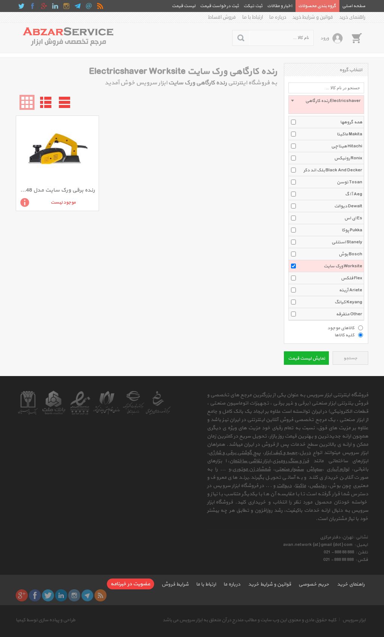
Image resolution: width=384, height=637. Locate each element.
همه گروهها (351, 122)
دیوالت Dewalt (348, 206)
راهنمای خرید (352, 17)
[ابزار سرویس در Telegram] (77, 6)
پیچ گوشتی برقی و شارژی (235, 453)
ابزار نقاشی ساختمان (250, 461)
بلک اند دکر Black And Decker (332, 170)
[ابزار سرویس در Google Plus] (44, 6)
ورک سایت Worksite (343, 266)
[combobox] (326, 104)
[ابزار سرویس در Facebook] (32, 6)
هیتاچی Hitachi (346, 146)
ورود (324, 38)
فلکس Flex (351, 278)
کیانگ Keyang (348, 302)
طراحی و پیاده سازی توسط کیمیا (45, 620)
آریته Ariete (350, 290)
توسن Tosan (349, 182)
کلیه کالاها (344, 335)
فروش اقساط (222, 17)
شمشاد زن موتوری (251, 469)
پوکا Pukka (352, 230)
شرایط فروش (175, 584)
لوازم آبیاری (338, 469)
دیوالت (284, 486)
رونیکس (317, 486)
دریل (305, 453)
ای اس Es (353, 218)
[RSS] (100, 6)
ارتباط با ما (252, 17)
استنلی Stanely (347, 242)
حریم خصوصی (313, 584)
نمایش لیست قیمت (306, 358)
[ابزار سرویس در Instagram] (66, 6)
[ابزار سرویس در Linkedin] (55, 6)
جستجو (350, 358)
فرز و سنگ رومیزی (290, 461)
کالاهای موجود (340, 328)
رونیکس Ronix (348, 158)
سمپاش (314, 469)
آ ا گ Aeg (353, 194)
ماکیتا (300, 486)
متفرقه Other (349, 314)
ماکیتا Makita (349, 134)
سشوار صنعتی (289, 469)
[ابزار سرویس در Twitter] (21, 6)
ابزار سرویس (354, 620)
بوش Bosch (350, 254)
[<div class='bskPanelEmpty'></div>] (356, 38)
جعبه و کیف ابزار (281, 453)
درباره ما (277, 17)
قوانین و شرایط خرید (312, 17)
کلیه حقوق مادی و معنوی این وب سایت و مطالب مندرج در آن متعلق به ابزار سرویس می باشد (249, 620)
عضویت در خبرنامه (130, 584)
